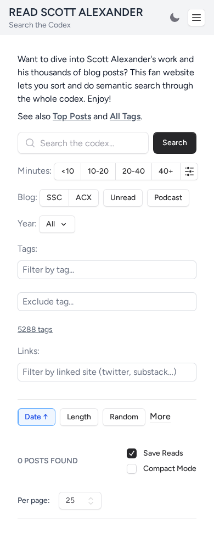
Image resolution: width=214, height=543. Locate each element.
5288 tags (35, 329)
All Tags (125, 116)
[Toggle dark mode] (174, 17)
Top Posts (72, 116)
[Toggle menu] (196, 17)
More (160, 416)
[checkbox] (132, 469)
